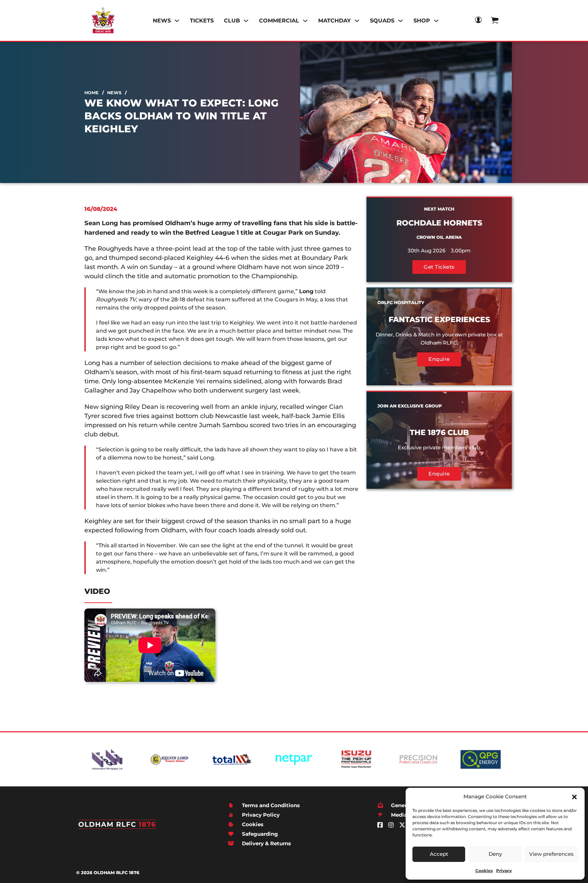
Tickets (202, 20)
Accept (439, 854)
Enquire (439, 359)
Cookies (484, 870)
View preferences (551, 854)
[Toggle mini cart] (495, 20)
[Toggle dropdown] (177, 20)
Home (91, 92)
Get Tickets (439, 267)
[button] (574, 797)
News (114, 92)
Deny (495, 854)
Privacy (504, 870)
